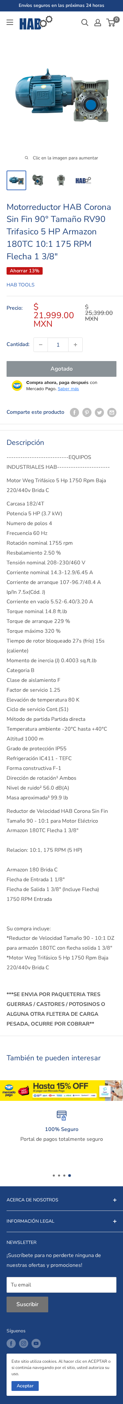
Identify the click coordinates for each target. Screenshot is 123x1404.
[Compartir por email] (111, 412)
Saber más (68, 388)
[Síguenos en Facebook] (11, 1343)
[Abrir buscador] (85, 22)
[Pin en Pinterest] (87, 412)
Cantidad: (18, 344)
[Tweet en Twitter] (99, 412)
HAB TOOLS (20, 285)
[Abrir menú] (10, 22)
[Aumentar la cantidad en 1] (75, 345)
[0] (111, 23)
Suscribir (27, 1304)
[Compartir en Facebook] (74, 412)
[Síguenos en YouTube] (36, 1343)
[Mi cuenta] (97, 22)
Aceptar (25, 1386)
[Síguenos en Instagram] (23, 1343)
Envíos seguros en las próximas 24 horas (61, 5)
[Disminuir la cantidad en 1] (41, 345)
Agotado (62, 369)
